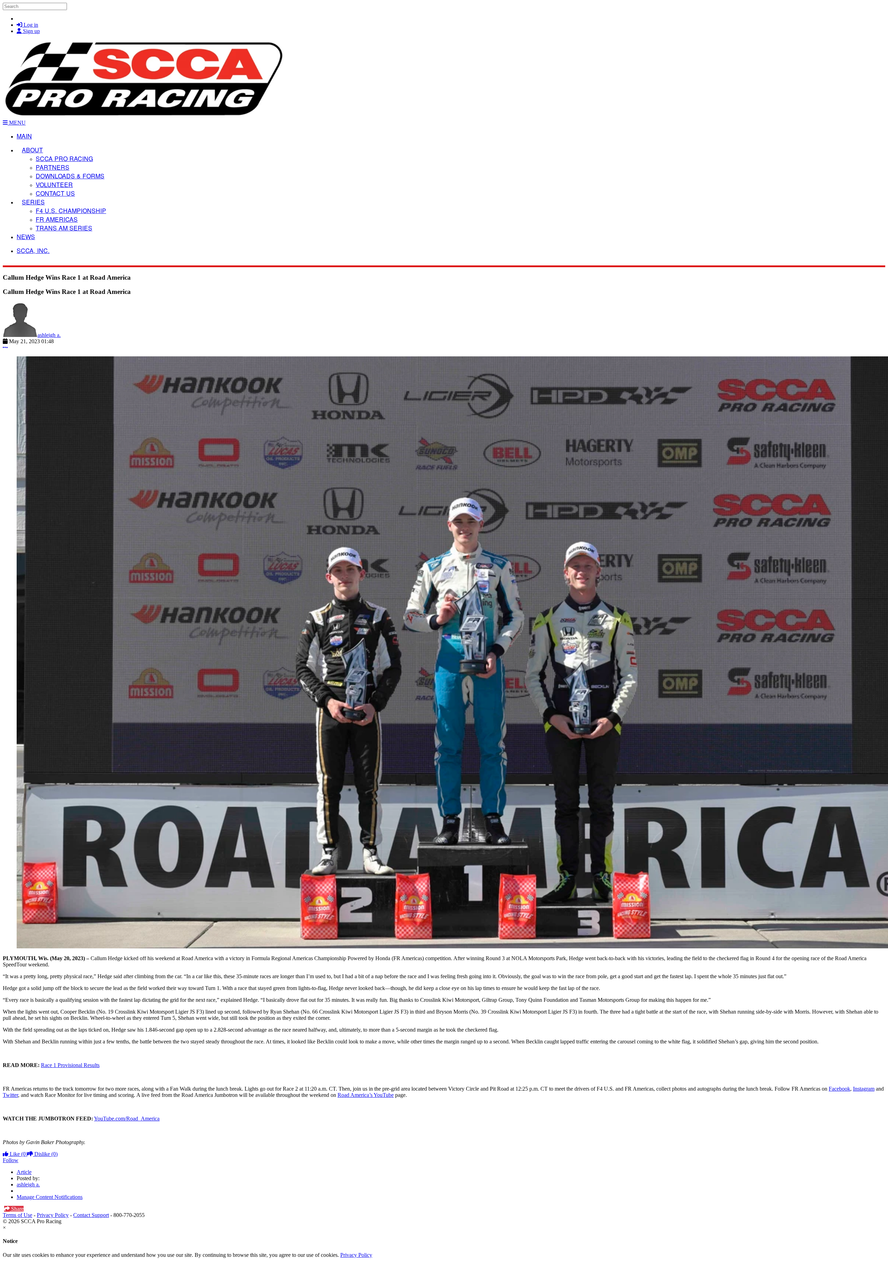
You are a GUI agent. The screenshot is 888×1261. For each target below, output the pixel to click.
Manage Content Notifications (50, 1197)
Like (17, 1154)
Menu (17, 123)
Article (24, 1172)
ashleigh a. (49, 335)
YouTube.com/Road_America (127, 1119)
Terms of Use (17, 1215)
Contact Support (91, 1215)
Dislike (45, 1154)
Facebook (839, 1089)
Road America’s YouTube (366, 1095)
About (32, 149)
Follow (10, 1160)
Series (33, 201)
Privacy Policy (53, 1215)
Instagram (863, 1089)
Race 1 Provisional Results (70, 1065)
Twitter (10, 1095)
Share (17, 1209)
